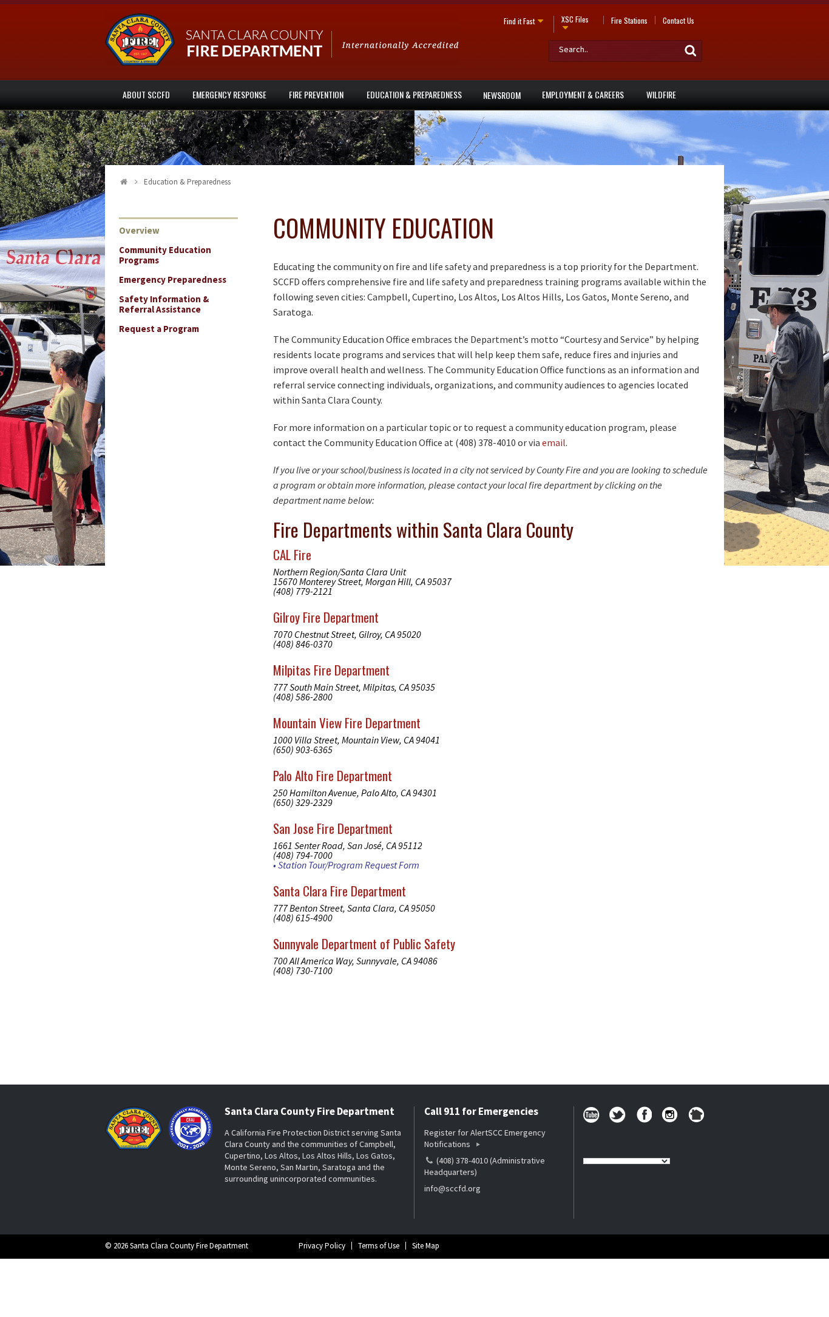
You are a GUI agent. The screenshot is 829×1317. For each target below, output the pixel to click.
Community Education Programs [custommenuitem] (165, 255)
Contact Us (678, 20)
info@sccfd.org (452, 1188)
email (554, 442)
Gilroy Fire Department (326, 617)
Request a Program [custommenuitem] (159, 328)
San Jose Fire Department (333, 828)
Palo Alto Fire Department (332, 775)
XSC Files (575, 19)
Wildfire (661, 94)
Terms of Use (378, 1246)
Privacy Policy (322, 1246)
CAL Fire (292, 554)
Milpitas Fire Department (331, 669)
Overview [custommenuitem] (139, 230)
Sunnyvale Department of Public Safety (364, 943)
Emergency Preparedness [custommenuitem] (172, 279)
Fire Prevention (316, 94)
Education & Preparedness (414, 94)
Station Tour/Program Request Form (348, 865)
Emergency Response (229, 94)
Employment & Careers (583, 94)
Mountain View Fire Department (347, 722)
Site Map (425, 1246)
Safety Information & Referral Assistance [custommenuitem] (164, 304)
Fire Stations (629, 20)
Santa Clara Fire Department (339, 890)
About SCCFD (146, 94)
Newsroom (502, 95)
